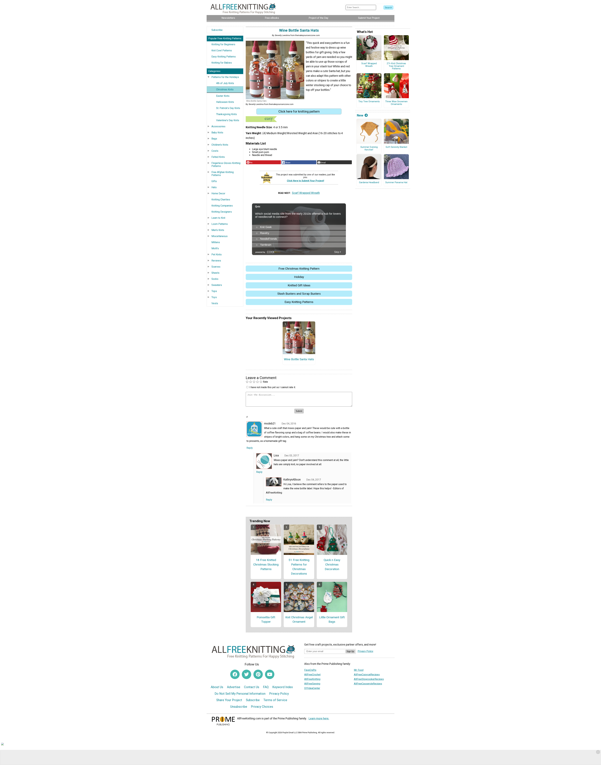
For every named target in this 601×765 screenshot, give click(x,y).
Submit (300, 402)
